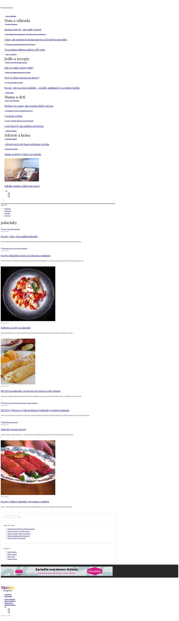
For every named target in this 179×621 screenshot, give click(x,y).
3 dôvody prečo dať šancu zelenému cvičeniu (26, 144)
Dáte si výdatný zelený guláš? (18, 67)
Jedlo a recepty (11, 54)
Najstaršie (7, 211)
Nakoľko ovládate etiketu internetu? (22, 185)
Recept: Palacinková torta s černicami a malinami (25, 255)
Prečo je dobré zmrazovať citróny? (21, 77)
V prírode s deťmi (13, 115)
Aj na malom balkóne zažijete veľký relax (24, 49)
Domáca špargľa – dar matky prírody (23, 29)
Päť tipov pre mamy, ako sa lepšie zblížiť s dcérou (28, 105)
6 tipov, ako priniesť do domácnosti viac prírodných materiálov (35, 39)
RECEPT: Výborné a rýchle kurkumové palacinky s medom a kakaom (35, 410)
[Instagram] (5, 201)
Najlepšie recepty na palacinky (16, 327)
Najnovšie (7, 209)
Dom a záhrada (11, 16)
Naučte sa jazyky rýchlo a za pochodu (22, 154)
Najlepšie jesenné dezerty (13, 429)
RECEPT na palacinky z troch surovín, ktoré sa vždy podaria (30, 390)
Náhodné (7, 213)
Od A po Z (7, 216)
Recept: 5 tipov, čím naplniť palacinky (19, 236)
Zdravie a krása (11, 131)
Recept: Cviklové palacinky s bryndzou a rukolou (25, 501)
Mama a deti (10, 93)
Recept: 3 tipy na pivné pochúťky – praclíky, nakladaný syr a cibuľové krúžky (42, 87)
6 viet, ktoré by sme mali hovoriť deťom (24, 126)
